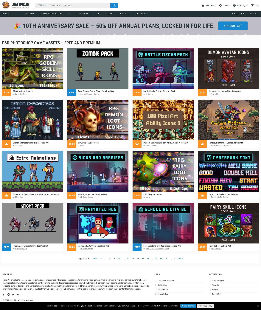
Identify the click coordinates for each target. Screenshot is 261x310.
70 (166, 259)
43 (143, 259)
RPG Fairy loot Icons (152, 194)
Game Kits (29, 14)
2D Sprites (149, 94)
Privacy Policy (163, 294)
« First (95, 259)
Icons (98, 14)
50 (156, 259)
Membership (211, 5)
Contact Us (216, 294)
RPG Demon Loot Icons (88, 143)
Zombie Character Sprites (89, 94)
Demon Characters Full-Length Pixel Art (31, 143)
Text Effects (141, 14)
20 (114, 259)
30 (119, 259)
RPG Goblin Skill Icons (23, 91)
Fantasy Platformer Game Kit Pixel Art (226, 143)
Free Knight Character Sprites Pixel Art (30, 246)
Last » (180, 259)
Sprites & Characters (51, 14)
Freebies (254, 14)
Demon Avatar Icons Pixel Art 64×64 (224, 91)
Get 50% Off (233, 26)
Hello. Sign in (242, 5)
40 (128, 259)
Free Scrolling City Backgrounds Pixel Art (162, 246)
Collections (238, 14)
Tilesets (110, 14)
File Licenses (162, 285)
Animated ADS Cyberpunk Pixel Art (93, 246)
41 (133, 259)
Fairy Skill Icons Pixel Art (220, 246)
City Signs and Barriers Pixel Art (92, 194)
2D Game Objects (86, 197)
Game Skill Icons (21, 94)
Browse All (8, 14)
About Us (215, 285)
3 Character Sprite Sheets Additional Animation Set (36, 194)
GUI (69, 14)
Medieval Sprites (21, 249)
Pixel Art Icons (216, 94)
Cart (257, 5)
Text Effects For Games (219, 197)
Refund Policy (163, 290)
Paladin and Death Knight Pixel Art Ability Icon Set (165, 143)
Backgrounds (83, 14)
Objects (124, 14)
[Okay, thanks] (257, 306)
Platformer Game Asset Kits (221, 145)
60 (161, 259)
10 (109, 259)
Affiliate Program (218, 281)
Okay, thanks (188, 306)
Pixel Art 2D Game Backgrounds (157, 249)
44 (148, 259)
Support (226, 5)
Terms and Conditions (166, 281)
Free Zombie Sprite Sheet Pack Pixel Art (96, 91)
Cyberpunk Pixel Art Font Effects (223, 194)
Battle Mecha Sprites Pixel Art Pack (159, 91)
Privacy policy (205, 306)
